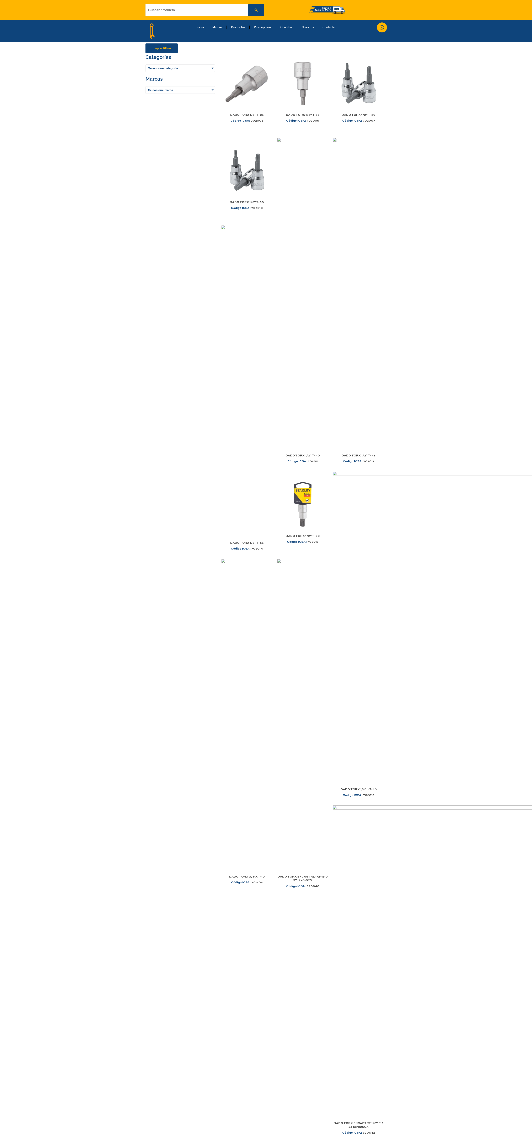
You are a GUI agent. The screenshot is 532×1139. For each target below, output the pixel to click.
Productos (238, 27)
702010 (247, 208)
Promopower (263, 27)
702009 (302, 120)
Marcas (217, 27)
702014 (247, 548)
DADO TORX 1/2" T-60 (303, 536)
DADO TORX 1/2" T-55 (247, 542)
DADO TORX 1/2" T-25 (247, 114)
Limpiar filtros (161, 48)
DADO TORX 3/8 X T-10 (247, 876)
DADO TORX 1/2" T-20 (359, 114)
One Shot (286, 27)
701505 (247, 882)
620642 (358, 1132)
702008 (247, 120)
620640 (302, 886)
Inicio (200, 27)
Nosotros (308, 27)
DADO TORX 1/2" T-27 (302, 114)
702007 (358, 120)
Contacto (329, 27)
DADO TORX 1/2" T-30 (247, 202)
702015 (303, 541)
